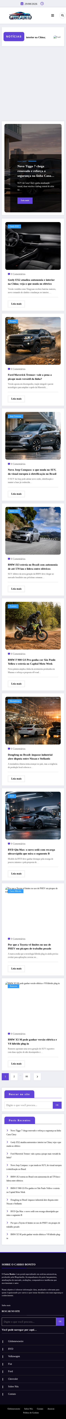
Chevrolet (13, 1379)
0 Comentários (18, 274)
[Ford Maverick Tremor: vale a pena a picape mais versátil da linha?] (33, 340)
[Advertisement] (33, 84)
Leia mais (25, 200)
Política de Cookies (31, 1413)
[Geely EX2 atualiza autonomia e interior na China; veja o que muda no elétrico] (33, 245)
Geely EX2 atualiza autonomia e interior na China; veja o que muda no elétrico (31, 281)
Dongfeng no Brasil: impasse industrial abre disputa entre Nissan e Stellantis (30, 756)
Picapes (13, 321)
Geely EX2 (14, 226)
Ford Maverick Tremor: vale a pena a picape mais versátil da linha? (30, 376)
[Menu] (52, 15)
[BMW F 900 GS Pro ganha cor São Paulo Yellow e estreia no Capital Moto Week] (33, 625)
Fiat (10, 1364)
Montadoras (15, 701)
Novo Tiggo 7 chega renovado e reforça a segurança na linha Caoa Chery (34, 171)
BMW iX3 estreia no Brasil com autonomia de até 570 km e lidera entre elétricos (33, 566)
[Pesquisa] (62, 15)
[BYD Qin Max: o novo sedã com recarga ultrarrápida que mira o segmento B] (33, 815)
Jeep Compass (15, 416)
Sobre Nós (13, 1386)
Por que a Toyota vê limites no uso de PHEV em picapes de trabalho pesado (29, 946)
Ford (10, 1371)
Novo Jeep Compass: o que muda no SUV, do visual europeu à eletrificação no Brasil (32, 471)
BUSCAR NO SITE (11, 1311)
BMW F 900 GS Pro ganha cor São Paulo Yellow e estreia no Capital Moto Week (31, 661)
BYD (12, 796)
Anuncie (51, 1409)
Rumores (13, 986)
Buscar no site (19, 1094)
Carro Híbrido (15, 891)
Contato (12, 1394)
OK (57, 1105)
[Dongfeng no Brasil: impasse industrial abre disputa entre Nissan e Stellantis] (33, 720)
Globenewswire (15, 1341)
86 (27, 1076)
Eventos (13, 606)
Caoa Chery (22, 161)
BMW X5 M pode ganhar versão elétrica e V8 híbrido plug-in (32, 1041)
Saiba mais (6, 1305)
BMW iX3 (14, 511)
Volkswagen (14, 1356)
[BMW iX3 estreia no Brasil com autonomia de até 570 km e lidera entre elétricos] (33, 530)
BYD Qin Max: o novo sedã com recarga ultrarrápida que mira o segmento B (31, 851)
